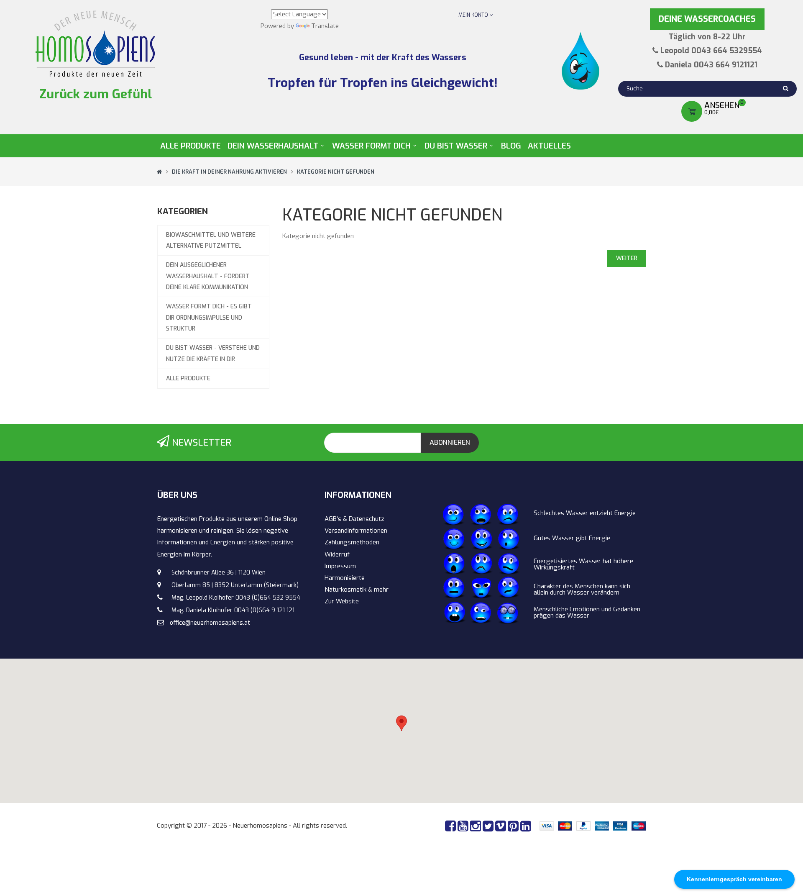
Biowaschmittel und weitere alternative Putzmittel (211, 240)
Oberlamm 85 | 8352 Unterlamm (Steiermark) (235, 585)
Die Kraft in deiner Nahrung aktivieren (229, 171)
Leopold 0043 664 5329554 (711, 51)
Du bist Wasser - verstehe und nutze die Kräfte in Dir (213, 353)
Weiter (626, 258)
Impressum (340, 566)
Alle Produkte (188, 378)
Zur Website (342, 601)
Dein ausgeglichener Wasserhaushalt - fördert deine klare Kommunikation (208, 276)
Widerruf (337, 554)
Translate (325, 26)
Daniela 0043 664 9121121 (711, 65)
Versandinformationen (356, 530)
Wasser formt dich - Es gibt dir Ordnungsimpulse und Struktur (209, 318)
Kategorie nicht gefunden (335, 171)
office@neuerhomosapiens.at (210, 623)
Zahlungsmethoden (352, 542)
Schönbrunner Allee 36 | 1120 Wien (218, 573)
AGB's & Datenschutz (354, 519)
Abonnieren (450, 442)
